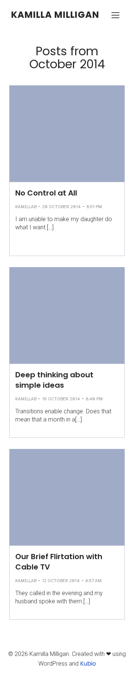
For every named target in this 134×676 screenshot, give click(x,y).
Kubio (88, 663)
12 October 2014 (61, 580)
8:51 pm (94, 206)
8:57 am (93, 580)
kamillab (25, 206)
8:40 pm (94, 398)
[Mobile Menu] (115, 14)
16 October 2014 (61, 398)
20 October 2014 (61, 206)
